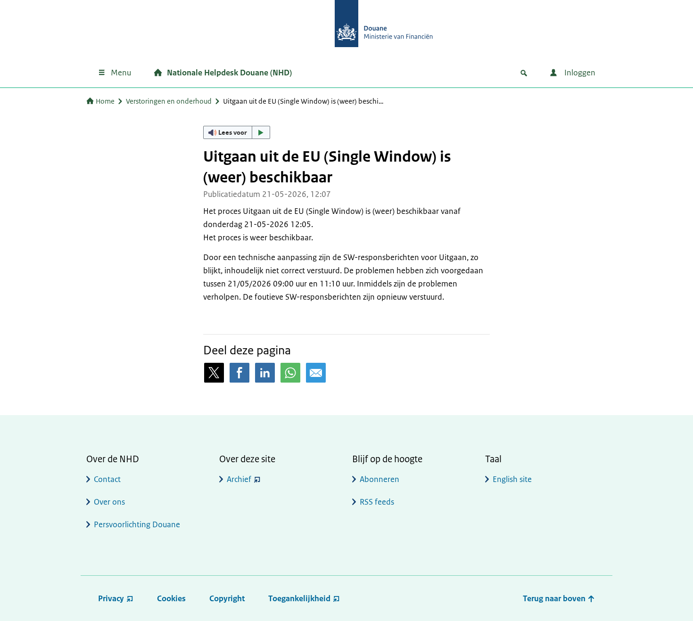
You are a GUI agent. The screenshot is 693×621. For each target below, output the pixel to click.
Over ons (109, 502)
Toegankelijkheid (299, 598)
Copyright (227, 598)
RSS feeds (377, 502)
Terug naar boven (555, 598)
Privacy (111, 598)
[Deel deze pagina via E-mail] (316, 373)
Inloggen (578, 72)
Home (105, 101)
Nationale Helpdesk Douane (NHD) (229, 72)
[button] (236, 132)
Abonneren (379, 479)
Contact (107, 479)
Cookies (171, 598)
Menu (121, 72)
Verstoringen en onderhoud (169, 101)
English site (512, 479)
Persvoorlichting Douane (137, 524)
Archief (239, 479)
